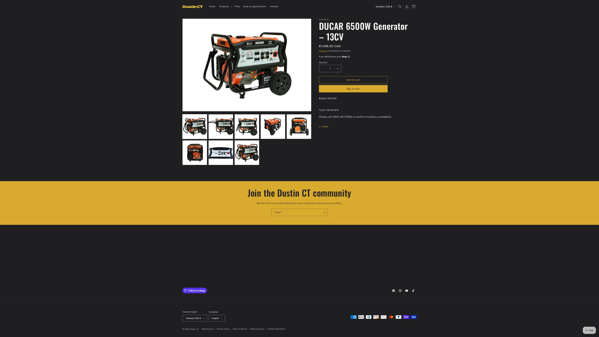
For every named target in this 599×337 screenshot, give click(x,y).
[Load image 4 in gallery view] (273, 126)
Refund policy (208, 329)
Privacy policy (223, 329)
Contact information (276, 329)
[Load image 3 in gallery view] (247, 126)
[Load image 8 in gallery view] (247, 152)
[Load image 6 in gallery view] (195, 152)
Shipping (323, 51)
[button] (225, 6)
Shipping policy (257, 329)
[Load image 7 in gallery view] (221, 152)
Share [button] (325, 126)
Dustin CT (194, 329)
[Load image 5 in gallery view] (299, 126)
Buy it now (353, 88)
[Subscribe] (324, 212)
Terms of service (240, 329)
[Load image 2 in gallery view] (221, 126)
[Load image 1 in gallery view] (195, 126)
